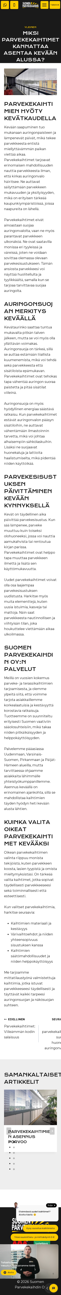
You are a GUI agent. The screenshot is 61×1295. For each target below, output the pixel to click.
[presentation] (30, 1107)
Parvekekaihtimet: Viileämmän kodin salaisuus (19, 1028)
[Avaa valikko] (44, 5)
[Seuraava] (52, 1131)
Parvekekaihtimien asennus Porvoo (29, 1137)
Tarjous (54, 5)
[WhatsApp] (5, 5)
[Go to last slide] (8, 1131)
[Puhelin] (14, 5)
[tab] (14, 1142)
